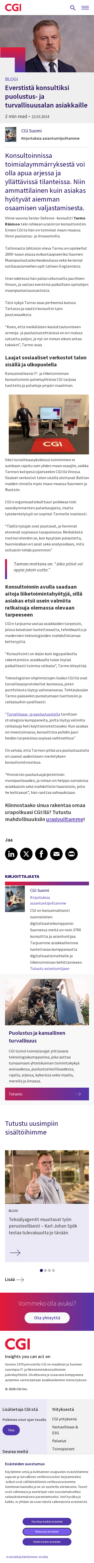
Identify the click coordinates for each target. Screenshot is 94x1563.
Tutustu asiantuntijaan (49, 968)
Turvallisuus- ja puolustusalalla (33, 714)
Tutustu (47, 1093)
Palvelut (59, 1440)
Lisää (10, 1279)
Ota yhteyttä (47, 1318)
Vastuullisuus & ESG (65, 1429)
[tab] (41, 1271)
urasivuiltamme (64, 819)
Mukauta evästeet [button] (47, 1531)
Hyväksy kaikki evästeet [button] (47, 1521)
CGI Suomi (31, 131)
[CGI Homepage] (13, 7)
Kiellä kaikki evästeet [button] (46, 1542)
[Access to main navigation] (85, 8)
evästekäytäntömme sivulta (27, 1557)
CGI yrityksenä (64, 1418)
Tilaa (11, 1430)
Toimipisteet (63, 1448)
